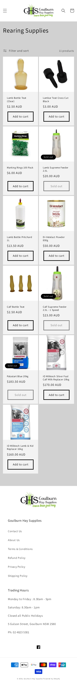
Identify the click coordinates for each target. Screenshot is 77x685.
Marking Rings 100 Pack (20, 167)
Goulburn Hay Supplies (33, 678)
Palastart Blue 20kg (17, 376)
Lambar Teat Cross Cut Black (55, 99)
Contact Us (15, 531)
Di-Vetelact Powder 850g (54, 239)
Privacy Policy (16, 566)
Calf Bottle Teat (15, 306)
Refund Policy (16, 558)
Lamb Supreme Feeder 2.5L (55, 169)
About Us (14, 540)
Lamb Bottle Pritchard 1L (19, 239)
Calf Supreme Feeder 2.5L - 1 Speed (55, 308)
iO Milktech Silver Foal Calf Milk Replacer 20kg (56, 378)
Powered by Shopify (51, 678)
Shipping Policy (17, 576)
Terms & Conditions (20, 549)
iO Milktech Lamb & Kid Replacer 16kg (20, 447)
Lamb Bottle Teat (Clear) (16, 99)
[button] (5, 10)
